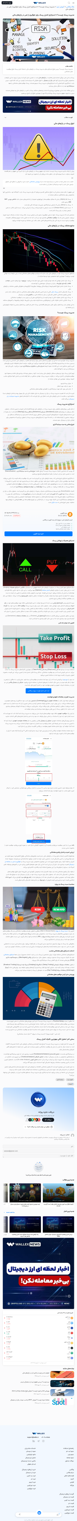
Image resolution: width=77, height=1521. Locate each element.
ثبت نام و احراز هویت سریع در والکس (38, 691)
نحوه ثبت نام (70, 1451)
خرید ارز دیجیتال (31, 1473)
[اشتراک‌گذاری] (19, 1514)
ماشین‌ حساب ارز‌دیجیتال (28, 1461)
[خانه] (39, 1513)
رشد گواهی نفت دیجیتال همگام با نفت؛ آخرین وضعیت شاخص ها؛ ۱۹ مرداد (58, 1235)
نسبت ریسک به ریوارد (62, 931)
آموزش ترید (60, 7)
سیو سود (65, 680)
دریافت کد (48, 1120)
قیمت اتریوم (70, 1507)
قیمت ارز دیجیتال (68, 1497)
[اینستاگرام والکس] (43, 1441)
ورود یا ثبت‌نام (7, 3)
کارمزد (72, 1479)
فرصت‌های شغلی (69, 1476)
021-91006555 (46, 1437)
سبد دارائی (54, 502)
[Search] (69, 3)
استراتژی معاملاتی (9, 955)
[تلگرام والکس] (38, 1441)
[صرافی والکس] (39, 3)
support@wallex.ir (33, 1437)
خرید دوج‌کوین (31, 1489)
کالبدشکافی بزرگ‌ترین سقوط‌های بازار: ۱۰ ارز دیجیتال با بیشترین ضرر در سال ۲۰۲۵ (25, 1205)
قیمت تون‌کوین (69, 1510)
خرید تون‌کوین (31, 1485)
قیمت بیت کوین (69, 1500)
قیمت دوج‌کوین (69, 1513)
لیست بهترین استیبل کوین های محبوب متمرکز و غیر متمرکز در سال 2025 (58, 1205)
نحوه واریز (71, 1455)
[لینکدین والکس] (33, 1441)
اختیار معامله (46, 590)
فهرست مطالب (68, 117)
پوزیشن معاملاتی (35, 182)
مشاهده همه (10, 1212)
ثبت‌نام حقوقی (31, 1464)
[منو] (73, 3)
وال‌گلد (72, 1485)
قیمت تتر (71, 1503)
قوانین (72, 1482)
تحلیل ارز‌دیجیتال (30, 1458)
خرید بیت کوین (38, 534)
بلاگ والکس (70, 7)
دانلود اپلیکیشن (31, 1455)
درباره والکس (70, 1473)
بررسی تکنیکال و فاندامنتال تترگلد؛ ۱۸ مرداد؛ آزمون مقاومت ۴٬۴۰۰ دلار (25, 1235)
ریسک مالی (54, 292)
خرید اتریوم (32, 1482)
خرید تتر (33, 1479)
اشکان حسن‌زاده (64, 1135)
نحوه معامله (70, 1458)
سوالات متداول (69, 1461)
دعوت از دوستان (31, 1451)
